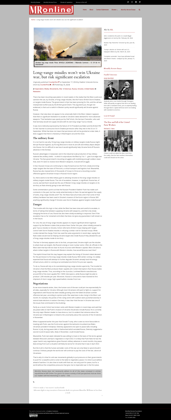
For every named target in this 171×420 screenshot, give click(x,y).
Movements (54, 89)
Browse (114, 10)
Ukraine (80, 89)
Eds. (111, 29)
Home (85, 10)
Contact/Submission (102, 10)
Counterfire (44, 85)
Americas (67, 89)
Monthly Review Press (50, 2)
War (60, 89)
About (91, 10)
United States (89, 89)
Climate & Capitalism (66, 2)
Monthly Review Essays (113, 68)
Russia (74, 89)
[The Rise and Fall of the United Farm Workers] (118, 141)
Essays (128, 10)
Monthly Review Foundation (133, 411)
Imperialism (39, 89)
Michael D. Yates (109, 128)
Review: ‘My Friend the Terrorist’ (114, 43)
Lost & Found (109, 116)
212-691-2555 (131, 417)
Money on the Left (81, 2)
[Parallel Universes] (119, 90)
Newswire (36, 91)
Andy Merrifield (109, 78)
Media (46, 89)
